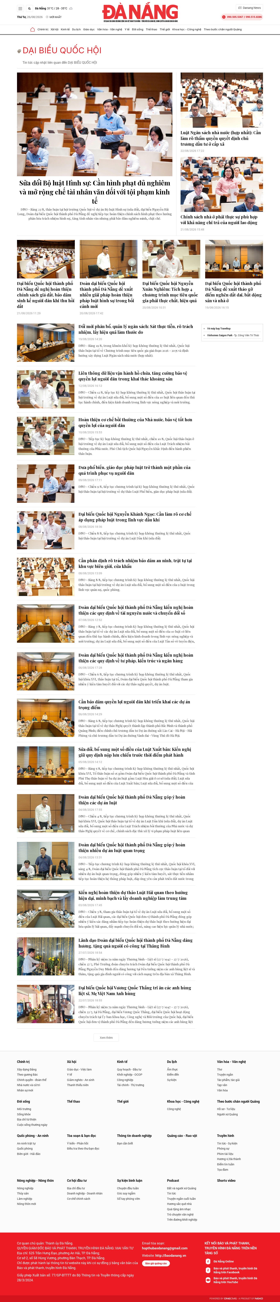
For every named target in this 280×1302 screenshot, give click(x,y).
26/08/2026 (30, 17)
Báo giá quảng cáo (156, 1263)
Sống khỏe (24, 1114)
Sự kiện (171, 1080)
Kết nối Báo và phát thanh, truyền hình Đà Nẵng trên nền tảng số (231, 1248)
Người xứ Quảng (227, 1114)
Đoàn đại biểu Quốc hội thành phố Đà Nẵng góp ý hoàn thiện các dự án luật (132, 799)
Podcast (173, 1180)
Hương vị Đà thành (229, 1159)
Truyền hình (225, 1135)
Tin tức (171, 1193)
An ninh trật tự (26, 1143)
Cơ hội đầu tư (77, 1180)
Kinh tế (65, 29)
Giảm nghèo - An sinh (80, 1080)
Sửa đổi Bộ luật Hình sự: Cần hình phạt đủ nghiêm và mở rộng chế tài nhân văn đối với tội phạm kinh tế (94, 191)
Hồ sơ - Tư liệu (226, 1109)
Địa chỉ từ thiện (26, 1119)
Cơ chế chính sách (78, 1199)
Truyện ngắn (225, 1074)
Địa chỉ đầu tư (76, 1188)
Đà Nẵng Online (224, 1261)
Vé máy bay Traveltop (219, 328)
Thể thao (151, 29)
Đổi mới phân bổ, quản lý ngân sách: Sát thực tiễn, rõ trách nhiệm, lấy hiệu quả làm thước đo (136, 329)
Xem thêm (106, 1038)
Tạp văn (222, 1085)
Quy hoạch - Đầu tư (129, 1069)
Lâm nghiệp (24, 1199)
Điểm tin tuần (225, 1164)
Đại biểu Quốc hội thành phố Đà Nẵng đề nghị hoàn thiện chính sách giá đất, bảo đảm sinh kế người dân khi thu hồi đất (45, 294)
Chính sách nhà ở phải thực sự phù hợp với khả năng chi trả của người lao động (219, 219)
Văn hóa (222, 1090)
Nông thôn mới (26, 1204)
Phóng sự (223, 1148)
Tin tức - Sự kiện (227, 1143)
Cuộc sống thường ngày (32, 1125)
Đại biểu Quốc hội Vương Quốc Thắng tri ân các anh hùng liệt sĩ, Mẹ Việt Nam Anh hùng (135, 990)
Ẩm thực (172, 1069)
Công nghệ (174, 1109)
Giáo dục (89, 29)
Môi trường (24, 1109)
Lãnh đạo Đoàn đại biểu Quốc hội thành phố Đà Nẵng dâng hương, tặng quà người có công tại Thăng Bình (136, 943)
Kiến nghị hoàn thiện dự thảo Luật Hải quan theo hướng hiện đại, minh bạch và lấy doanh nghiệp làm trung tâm (133, 895)
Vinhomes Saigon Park (219, 335)
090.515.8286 (254, 17)
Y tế (127, 29)
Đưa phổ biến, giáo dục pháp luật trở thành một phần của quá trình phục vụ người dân (134, 470)
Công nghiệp (125, 1080)
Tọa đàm (222, 1169)
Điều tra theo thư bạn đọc (83, 1148)
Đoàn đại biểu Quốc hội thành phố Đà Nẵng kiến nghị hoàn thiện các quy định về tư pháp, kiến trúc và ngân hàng (136, 657)
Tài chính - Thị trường (130, 1085)
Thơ (219, 1069)
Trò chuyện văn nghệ (180, 1214)
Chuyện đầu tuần (128, 1188)
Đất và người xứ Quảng (181, 1188)
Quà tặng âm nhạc (179, 1209)
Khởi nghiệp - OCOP (129, 1074)
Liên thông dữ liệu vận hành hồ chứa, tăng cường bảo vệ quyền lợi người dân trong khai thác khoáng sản (133, 375)
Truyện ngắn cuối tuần (181, 1199)
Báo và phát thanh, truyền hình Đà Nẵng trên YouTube (235, 1280)
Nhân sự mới (25, 1090)
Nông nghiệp (25, 1188)
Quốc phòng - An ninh (33, 1135)
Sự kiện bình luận (129, 1180)
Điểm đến (173, 1074)
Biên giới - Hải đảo (28, 1154)
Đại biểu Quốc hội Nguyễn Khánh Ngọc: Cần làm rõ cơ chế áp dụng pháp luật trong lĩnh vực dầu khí (135, 516)
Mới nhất (55, 17)
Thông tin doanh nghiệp (134, 1135)
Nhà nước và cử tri (28, 1085)
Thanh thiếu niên (78, 1085)
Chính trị (43, 29)
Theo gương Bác (27, 1074)
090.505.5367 (235, 17)
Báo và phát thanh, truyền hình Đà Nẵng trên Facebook (235, 1270)
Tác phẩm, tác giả (228, 1080)
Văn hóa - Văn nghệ (109, 29)
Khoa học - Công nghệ (186, 29)
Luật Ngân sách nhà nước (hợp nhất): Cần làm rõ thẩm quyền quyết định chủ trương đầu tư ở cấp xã (221, 138)
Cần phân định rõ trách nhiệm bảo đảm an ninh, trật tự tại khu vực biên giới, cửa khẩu (135, 563)
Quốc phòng (25, 1148)
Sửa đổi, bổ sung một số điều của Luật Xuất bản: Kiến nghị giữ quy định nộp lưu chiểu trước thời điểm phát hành (135, 752)
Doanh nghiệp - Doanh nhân (84, 1193)
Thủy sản (23, 1193)
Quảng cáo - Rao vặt (182, 1135)
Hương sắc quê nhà (179, 1204)
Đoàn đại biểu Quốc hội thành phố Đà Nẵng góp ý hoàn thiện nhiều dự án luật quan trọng (132, 847)
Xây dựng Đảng (26, 1069)
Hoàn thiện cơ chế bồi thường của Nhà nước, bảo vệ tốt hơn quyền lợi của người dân (135, 422)
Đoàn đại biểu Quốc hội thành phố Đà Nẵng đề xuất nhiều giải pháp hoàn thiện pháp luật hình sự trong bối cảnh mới (107, 294)
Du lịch (76, 29)
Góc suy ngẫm (126, 1193)
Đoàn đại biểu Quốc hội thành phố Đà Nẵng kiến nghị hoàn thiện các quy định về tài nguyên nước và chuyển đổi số (136, 610)
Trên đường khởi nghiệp (182, 1219)
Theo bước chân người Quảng (223, 29)
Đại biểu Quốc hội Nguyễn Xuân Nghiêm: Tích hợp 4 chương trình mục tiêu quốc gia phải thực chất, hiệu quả (170, 291)
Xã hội (54, 29)
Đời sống (137, 29)
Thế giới (165, 29)
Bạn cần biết (125, 1143)
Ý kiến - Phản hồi (77, 1143)
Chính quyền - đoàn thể (31, 1080)
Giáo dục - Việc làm (79, 1069)
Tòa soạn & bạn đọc (81, 1135)
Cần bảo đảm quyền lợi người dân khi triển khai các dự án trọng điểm (134, 704)
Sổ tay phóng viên (128, 1199)
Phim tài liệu (225, 1154)
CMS (230, 1298)
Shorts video (226, 1180)
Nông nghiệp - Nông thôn (35, 1180)
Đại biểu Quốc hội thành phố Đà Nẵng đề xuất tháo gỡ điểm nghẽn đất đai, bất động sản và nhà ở (233, 291)
